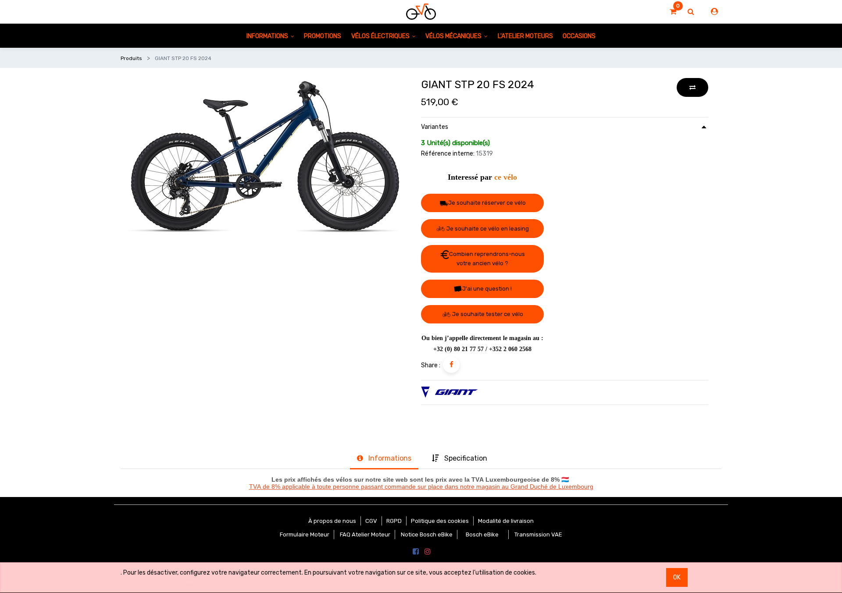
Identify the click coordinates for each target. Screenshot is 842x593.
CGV (371, 521)
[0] (673, 12)
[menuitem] (322, 36)
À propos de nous (332, 521)
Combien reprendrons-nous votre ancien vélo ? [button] (487, 258)
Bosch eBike (481, 534)
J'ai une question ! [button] (487, 288)
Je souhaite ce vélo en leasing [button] (487, 228)
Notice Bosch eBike (427, 534)
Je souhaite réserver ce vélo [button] (487, 202)
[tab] (384, 459)
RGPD (394, 521)
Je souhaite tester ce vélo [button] (487, 314)
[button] (692, 87)
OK (677, 577)
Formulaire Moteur (304, 534)
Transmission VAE (538, 534)
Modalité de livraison (506, 521)
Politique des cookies (440, 521)
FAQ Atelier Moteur (365, 534)
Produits (131, 58)
